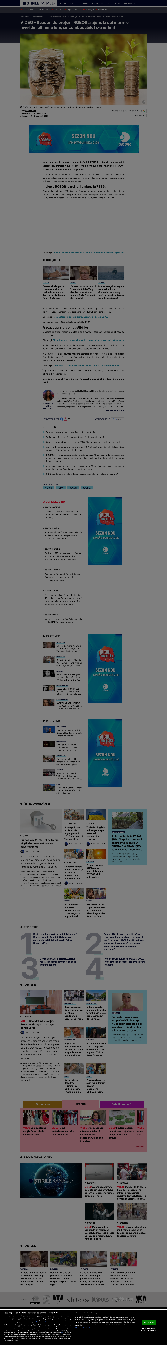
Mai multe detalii (41, 1322)
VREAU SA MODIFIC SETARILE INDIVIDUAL (148, 1329)
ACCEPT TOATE (149, 1322)
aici (62, 1332)
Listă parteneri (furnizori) (82, 1328)
